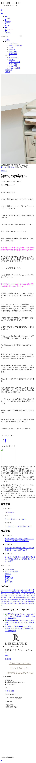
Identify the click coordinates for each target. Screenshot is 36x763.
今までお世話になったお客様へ (16, 519)
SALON (8, 22)
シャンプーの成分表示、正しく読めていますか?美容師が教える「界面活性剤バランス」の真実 (20, 559)
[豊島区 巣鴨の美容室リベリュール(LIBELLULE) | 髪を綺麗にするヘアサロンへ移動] (2, 167)
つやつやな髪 (19, 590)
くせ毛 (13, 590)
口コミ (11, 47)
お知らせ (12, 49)
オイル (3, 592)
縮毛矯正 (5, 603)
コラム (7, 576)
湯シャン (24, 601)
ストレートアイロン (6, 595)
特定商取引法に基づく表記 (20, 672)
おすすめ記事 (9, 569)
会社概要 (8, 659)
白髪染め (30, 601)
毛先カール (11, 601)
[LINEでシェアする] (5, 443)
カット (7, 592)
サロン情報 (13, 66)
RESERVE (9, 29)
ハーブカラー (17, 597)
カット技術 (12, 592)
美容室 (21, 603)
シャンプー (23, 594)
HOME (7, 18)
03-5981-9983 (9, 691)
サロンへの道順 (14, 68)
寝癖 (26, 599)
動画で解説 (13, 54)
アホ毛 (32, 590)
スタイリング (31, 594)
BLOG (7, 25)
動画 (13, 599)
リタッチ (9, 599)
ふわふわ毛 (27, 590)
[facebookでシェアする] (5, 441)
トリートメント (26, 595)
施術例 (6, 601)
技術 (32, 599)
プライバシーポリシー (20, 663)
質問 (27, 603)
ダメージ (15, 595)
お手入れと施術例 (15, 45)
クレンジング (16, 594)
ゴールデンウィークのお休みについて (18, 526)
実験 (23, 599)
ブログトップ (13, 43)
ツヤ (19, 595)
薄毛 (24, 603)
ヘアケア (28, 597)
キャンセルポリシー (20, 668)
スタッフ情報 (13, 64)
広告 (29, 599)
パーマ (23, 597)
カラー (18, 592)
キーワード (8, 594)
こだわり (12, 60)
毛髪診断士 (18, 601)
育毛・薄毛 (13, 52)
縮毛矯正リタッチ (13, 603)
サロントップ (13, 58)
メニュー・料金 (14, 62)
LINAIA (3, 590)
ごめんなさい (9, 512)
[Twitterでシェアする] (5, 439)
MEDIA (7, 33)
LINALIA (8, 590)
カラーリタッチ (25, 592)
